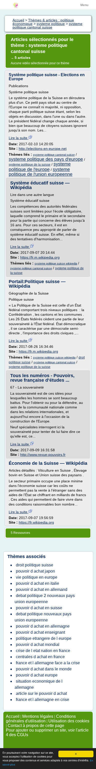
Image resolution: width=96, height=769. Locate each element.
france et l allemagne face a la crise (48, 663)
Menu (84, 5)
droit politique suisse (34, 565)
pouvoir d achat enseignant (40, 632)
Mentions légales (37, 716)
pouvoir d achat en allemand (41, 589)
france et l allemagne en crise (42, 699)
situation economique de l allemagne (38, 684)
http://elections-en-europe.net (43, 149)
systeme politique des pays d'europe (46, 159)
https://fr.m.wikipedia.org (40, 257)
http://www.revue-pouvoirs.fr (43, 455)
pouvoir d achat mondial (37, 644)
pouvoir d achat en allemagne (43, 626)
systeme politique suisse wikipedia (56, 263)
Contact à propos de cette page (36, 725)
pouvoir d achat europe (37, 675)
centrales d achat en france (40, 657)
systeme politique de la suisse (29, 164)
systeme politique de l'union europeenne (40, 172)
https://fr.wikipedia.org (36, 522)
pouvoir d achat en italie (37, 583)
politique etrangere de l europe (43, 638)
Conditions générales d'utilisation (41, 718)
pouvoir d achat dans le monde (44, 669)
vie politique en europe (36, 577)
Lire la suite (18, 138)
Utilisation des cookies (68, 721)
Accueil (12, 716)
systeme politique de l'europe (40, 167)
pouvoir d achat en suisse (39, 608)
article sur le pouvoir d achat (41, 693)
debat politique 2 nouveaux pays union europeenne (45, 598)
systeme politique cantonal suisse (54, 154)
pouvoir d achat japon (35, 571)
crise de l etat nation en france (43, 650)
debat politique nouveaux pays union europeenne (43, 617)
